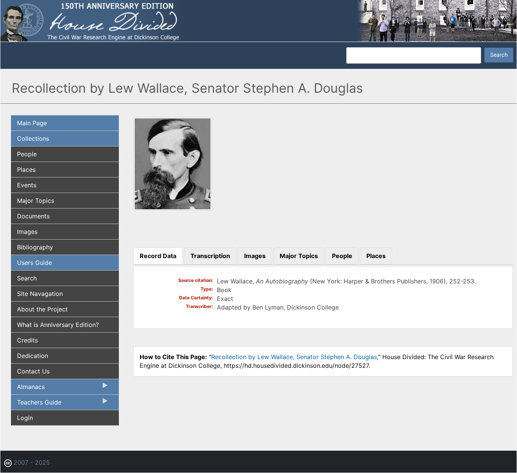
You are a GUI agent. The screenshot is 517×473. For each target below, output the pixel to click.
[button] (172, 208)
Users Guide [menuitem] (34, 262)
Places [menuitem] (26, 169)
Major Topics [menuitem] (35, 200)
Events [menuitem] (26, 185)
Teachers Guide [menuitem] (36, 404)
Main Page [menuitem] (32, 123)
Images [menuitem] (27, 231)
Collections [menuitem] (33, 138)
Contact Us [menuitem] (33, 371)
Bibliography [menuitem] (35, 247)
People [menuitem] (27, 154)
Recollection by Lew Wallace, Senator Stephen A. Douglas (294, 357)
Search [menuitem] (27, 278)
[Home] (258, 20)
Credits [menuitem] (27, 340)
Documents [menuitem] (33, 216)
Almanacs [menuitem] (28, 388)
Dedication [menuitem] (32, 355)
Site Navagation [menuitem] (40, 293)
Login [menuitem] (25, 418)
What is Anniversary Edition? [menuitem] (58, 324)
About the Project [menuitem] (42, 309)
